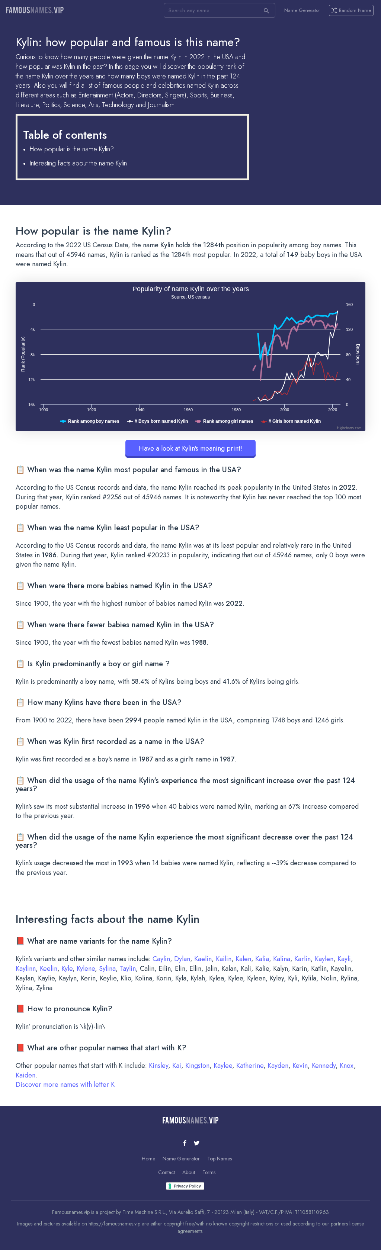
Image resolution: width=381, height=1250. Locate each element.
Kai (176, 1065)
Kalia (262, 959)
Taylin (128, 968)
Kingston (197, 1065)
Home (148, 1158)
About (188, 1172)
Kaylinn (26, 968)
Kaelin (203, 959)
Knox (347, 1065)
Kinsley (158, 1065)
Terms (208, 1172)
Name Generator (302, 10)
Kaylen (324, 959)
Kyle (67, 968)
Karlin (302, 959)
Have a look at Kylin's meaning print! (190, 448)
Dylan (182, 959)
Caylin (161, 959)
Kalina (281, 959)
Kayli (344, 959)
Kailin (223, 959)
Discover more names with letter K (65, 1084)
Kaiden (25, 1075)
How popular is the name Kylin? (72, 149)
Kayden (278, 1065)
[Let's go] (266, 10)
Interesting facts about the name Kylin (78, 163)
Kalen (243, 959)
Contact (166, 1172)
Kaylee (223, 1065)
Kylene (86, 968)
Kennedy (324, 1065)
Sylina (107, 968)
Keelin (48, 968)
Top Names (219, 1158)
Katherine (249, 1065)
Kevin (300, 1065)
